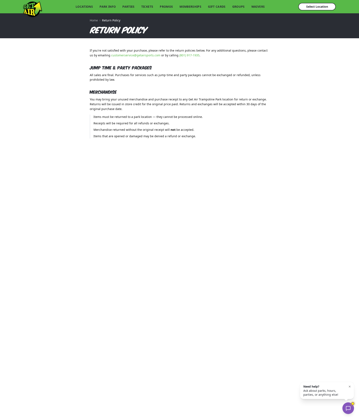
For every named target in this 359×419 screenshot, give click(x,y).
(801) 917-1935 (189, 55)
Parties (128, 7)
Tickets (147, 7)
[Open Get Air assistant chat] (348, 408)
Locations (84, 7)
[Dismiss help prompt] (350, 386)
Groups (238, 7)
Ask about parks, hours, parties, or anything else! (320, 390)
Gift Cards (217, 7)
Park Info (108, 7)
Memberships (190, 7)
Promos (166, 7)
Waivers (258, 7)
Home (94, 20)
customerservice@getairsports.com (135, 55)
